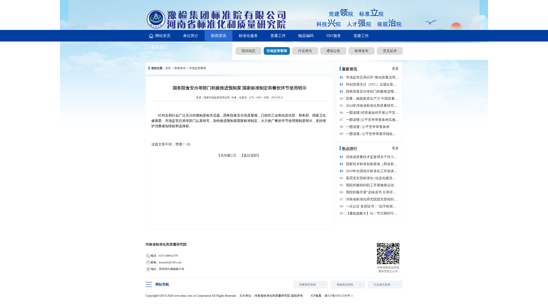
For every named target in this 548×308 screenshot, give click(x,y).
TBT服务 (333, 36)
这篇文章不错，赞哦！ (170, 144)
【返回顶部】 (250, 155)
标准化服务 (248, 36)
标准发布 (361, 51)
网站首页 (163, 36)
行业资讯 (305, 51)
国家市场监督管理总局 (216, 97)
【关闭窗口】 (227, 155)
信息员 (243, 97)
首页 (168, 68)
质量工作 (278, 36)
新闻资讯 (218, 36)
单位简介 (190, 36)
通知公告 (333, 51)
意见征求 (390, 51)
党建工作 (361, 36)
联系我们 (159, 47)
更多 (395, 68)
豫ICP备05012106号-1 (339, 295)
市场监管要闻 (277, 51)
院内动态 (248, 51)
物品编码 (306, 36)
